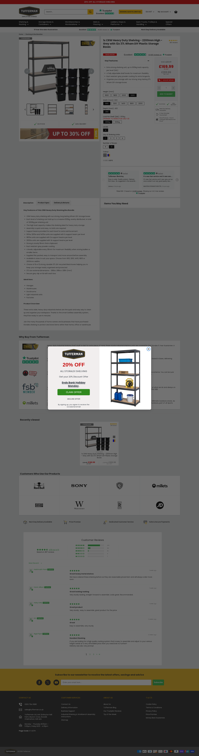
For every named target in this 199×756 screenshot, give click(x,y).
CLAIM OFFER (73, 392)
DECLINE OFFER (73, 399)
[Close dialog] (148, 349)
